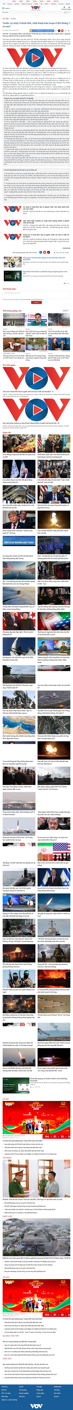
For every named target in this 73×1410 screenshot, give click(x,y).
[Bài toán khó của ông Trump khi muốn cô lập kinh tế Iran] (54, 494)
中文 (4, 4)
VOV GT (56, 1)
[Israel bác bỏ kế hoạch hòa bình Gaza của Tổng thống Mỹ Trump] (54, 877)
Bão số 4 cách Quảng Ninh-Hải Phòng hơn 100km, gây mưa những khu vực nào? (29, 1391)
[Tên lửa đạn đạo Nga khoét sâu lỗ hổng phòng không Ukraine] (19, 953)
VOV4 (34, 1)
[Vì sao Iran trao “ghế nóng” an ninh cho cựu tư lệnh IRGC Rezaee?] (54, 826)
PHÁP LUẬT (7, 1216)
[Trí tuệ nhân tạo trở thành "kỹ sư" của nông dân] (54, 1004)
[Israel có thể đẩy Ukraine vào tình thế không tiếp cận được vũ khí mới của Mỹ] (19, 1057)
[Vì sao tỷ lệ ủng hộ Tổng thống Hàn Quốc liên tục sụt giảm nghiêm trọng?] (19, 750)
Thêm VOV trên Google (62, 252)
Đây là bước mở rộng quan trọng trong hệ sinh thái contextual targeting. (43, 276)
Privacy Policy (28, 299)
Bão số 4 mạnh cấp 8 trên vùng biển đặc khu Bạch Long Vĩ (22, 1381)
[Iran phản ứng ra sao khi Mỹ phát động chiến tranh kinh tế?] (19, 469)
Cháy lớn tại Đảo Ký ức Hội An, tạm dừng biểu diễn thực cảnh (23, 1147)
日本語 (36, 4)
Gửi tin (36, 302)
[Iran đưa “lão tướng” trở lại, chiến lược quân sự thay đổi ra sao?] (19, 776)
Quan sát (7, 433)
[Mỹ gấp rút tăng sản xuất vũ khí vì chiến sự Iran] (54, 902)
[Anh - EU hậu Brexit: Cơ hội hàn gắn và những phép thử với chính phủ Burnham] (54, 545)
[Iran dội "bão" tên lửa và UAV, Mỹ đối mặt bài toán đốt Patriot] (54, 750)
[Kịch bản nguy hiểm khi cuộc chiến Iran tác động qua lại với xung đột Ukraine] (54, 1032)
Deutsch (17, 4)
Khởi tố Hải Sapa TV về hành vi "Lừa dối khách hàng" (20, 1213)
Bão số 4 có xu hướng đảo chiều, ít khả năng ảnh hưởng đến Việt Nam (26, 1388)
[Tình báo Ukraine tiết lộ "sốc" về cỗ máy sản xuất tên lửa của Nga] (19, 826)
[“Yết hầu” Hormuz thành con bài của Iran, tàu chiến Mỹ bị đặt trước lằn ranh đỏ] (54, 928)
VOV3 (28, 1)
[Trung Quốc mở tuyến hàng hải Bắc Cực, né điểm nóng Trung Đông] (19, 596)
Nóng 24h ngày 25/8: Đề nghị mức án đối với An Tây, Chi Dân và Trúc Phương (28, 1265)
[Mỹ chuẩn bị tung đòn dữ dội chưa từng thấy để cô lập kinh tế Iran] (19, 725)
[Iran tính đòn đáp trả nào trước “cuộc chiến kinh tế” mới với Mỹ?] (54, 469)
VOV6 (48, 1)
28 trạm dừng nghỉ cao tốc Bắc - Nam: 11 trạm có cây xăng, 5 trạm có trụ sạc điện (30, 1332)
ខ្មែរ (41, 4)
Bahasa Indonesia (27, 4)
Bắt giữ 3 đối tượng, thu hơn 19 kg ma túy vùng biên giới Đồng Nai (24, 1206)
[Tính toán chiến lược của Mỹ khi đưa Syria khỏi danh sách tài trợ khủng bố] (54, 443)
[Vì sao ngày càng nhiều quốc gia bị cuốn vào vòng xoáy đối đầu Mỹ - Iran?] (54, 1057)
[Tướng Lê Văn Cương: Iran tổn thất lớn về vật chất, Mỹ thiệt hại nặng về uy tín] (19, 902)
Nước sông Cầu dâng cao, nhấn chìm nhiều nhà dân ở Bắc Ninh (24, 1151)
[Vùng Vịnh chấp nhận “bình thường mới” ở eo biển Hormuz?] (19, 801)
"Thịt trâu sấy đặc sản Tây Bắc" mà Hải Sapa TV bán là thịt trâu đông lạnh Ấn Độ (29, 1209)
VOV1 (14, 1)
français (10, 4)
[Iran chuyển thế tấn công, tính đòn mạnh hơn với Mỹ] (54, 520)
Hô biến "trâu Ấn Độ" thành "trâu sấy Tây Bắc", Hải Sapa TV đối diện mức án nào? (29, 1261)
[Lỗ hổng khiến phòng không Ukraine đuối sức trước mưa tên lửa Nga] (54, 979)
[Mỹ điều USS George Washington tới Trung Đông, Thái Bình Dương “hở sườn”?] (54, 700)
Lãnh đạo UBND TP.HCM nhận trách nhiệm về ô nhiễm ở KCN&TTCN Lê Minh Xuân (30, 1154)
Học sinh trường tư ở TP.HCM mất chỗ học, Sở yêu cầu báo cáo (23, 1144)
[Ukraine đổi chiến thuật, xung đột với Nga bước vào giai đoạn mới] (54, 725)
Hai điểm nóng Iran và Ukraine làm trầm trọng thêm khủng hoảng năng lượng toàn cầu (19, 1017)
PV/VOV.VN (66, 248)
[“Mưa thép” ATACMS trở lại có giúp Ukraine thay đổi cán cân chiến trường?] (54, 801)
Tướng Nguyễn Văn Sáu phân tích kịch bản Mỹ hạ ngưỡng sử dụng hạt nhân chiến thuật (54, 660)
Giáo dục (7, 1395)
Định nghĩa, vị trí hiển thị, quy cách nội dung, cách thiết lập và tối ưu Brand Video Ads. (45, 263)
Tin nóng (7, 1158)
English (7, 8)
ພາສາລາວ (53, 4)
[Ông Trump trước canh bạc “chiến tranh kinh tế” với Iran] (19, 520)
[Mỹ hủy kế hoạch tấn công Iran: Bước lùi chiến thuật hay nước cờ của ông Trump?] (19, 1032)
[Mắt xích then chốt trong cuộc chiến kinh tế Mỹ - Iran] (54, 570)
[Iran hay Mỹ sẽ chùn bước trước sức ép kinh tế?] (54, 674)
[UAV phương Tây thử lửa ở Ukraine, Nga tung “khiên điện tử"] (19, 674)
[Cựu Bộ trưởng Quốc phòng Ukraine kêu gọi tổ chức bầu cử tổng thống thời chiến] (54, 596)
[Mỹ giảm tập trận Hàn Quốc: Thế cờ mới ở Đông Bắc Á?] (19, 621)
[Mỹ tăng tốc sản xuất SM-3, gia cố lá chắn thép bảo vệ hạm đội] (19, 646)
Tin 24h (13, 18)
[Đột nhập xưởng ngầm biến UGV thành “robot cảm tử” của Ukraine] (54, 776)
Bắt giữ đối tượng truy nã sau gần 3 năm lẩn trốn (19, 1203)
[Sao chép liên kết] (65, 30)
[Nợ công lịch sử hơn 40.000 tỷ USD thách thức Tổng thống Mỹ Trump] (19, 545)
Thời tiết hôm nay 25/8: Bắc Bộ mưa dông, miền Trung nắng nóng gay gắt (27, 1384)
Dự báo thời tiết (11, 1336)
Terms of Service (37, 299)
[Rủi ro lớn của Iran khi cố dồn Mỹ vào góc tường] (54, 852)
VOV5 (41, 1)
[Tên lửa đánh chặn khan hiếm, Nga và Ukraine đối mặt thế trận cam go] (19, 700)
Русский (61, 4)
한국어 (46, 4)
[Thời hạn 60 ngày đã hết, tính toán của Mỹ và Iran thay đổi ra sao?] (54, 621)
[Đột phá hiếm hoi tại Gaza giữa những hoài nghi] (19, 979)
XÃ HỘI (6, 19)
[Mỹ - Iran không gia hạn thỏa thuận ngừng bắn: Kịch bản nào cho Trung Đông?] (19, 570)
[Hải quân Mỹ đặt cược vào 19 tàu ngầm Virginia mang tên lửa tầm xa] (19, 877)
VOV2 (21, 1)
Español (68, 4)
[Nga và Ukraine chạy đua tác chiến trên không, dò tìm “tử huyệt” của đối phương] (19, 928)
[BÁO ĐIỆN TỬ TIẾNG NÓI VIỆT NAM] (35, 8)
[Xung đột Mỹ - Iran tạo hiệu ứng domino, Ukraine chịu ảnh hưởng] (54, 953)
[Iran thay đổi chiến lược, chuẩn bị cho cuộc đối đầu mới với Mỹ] (19, 494)
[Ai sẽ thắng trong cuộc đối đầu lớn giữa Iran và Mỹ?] (19, 443)
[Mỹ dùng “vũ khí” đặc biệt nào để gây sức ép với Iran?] (19, 852)
